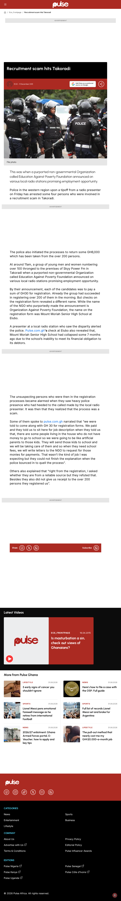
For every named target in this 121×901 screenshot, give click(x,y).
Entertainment (11, 820)
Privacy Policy (73, 839)
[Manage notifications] (114, 895)
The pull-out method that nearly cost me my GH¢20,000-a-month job (97, 736)
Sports (27, 704)
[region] (60, 667)
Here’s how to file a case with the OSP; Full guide (99, 689)
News (25, 727)
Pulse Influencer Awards (78, 850)
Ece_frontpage (15, 12)
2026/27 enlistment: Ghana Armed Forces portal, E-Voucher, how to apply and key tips (39, 738)
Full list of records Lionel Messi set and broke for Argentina (96, 712)
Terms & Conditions (15, 850)
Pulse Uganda (11, 878)
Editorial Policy (73, 844)
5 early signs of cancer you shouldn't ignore (38, 689)
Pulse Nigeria (11, 866)
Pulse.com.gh (35, 330)
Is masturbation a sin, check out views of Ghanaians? (68, 643)
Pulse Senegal (73, 866)
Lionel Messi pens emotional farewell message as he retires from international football (39, 714)
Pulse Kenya (10, 872)
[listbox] (60, 667)
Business (70, 820)
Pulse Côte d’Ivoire (75, 872)
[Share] (101, 84)
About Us (9, 839)
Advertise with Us (13, 844)
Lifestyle (28, 682)
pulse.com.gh (53, 421)
